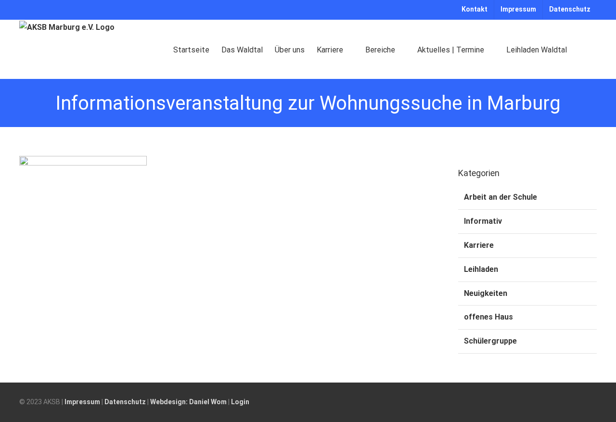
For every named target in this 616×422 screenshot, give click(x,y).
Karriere (479, 245)
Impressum (82, 402)
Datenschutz (125, 402)
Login (240, 402)
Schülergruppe (490, 340)
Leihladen (481, 269)
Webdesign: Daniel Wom (188, 402)
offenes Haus (488, 316)
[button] (582, 49)
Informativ (483, 221)
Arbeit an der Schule (500, 197)
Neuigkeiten (485, 293)
